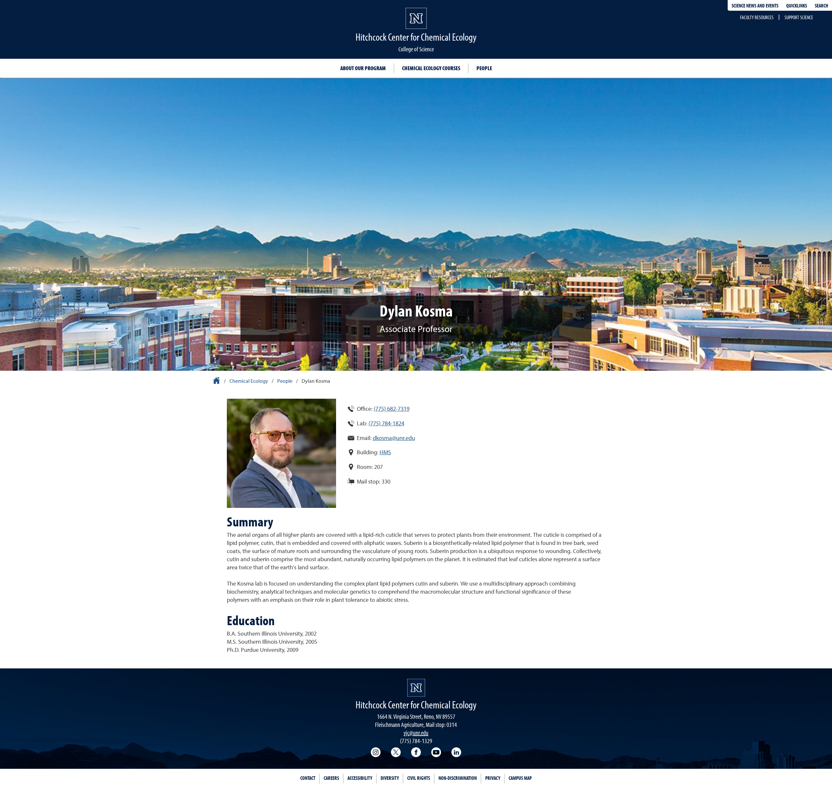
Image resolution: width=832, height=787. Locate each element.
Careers (331, 778)
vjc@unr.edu (416, 733)
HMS (385, 453)
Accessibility (359, 778)
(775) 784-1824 (386, 424)
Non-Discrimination (457, 778)
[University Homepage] (217, 381)
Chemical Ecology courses (431, 68)
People (484, 68)
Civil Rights (418, 778)
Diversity (390, 778)
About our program (363, 68)
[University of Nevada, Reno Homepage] (416, 688)
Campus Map (520, 778)
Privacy (492, 778)
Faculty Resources (757, 17)
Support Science (799, 17)
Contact (307, 778)
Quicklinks (796, 5)
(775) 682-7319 (392, 409)
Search (821, 5)
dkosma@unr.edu (394, 438)
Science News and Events (755, 5)
